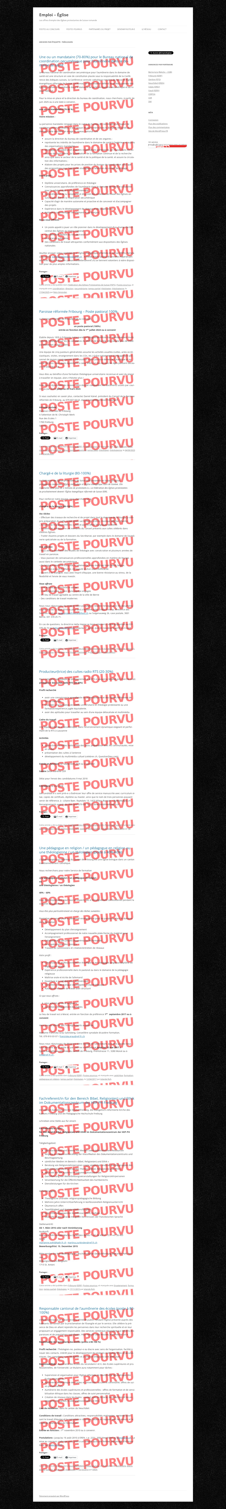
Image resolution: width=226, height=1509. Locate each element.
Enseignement (120, 1285)
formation (128, 1075)
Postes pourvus (74, 29)
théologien (106, 288)
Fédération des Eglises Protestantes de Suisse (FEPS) (92, 284)
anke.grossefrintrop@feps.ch (73, 613)
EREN (94, 1469)
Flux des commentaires (159, 127)
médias (64, 828)
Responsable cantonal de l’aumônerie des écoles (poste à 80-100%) (87, 1310)
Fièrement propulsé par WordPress (54, 1496)
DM (150, 101)
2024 (116, 446)
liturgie (73, 652)
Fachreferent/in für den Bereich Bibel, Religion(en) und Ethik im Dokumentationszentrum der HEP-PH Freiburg (86, 1100)
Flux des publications (158, 123)
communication (46, 828)
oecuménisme (80, 288)
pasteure (74, 450)
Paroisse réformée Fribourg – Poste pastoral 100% (78, 311)
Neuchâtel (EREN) (76, 1465)
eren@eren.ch (124, 1437)
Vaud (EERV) (153, 90)
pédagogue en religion (49, 1079)
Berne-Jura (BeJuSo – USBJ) (160, 72)
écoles (42, 1469)
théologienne (118, 288)
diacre (57, 828)
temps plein (92, 450)
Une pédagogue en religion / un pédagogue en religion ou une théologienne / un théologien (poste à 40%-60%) (84, 850)
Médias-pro (74, 828)
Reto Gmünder (60, 292)
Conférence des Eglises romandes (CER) (86, 825)
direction (69, 288)
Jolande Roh (48, 453)
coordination (58, 288)
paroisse (57, 450)
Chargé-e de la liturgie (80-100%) (65, 473)
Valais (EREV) (154, 86)
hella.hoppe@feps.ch (64, 627)
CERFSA (151, 94)
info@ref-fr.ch (46, 1054)
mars (41, 450)
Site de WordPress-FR (158, 131)
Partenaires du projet (100, 29)
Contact (162, 29)
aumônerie (121, 1465)
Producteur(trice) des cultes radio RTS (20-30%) (76, 671)
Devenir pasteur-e (126, 29)
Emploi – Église (53, 15)
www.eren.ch (55, 1445)
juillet (129, 446)
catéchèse (118, 1075)
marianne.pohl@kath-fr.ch (52, 1242)
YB (129, 828)
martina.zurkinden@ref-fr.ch (82, 1242)
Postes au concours (49, 29)
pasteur (65, 450)
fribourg (123, 446)
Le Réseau (146, 29)
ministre (48, 450)
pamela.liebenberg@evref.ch (67, 256)
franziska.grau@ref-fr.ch (72, 1036)
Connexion (153, 120)
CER (150, 97)
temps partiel (94, 288)
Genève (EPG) (154, 79)
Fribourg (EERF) (75, 446)
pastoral (82, 450)
